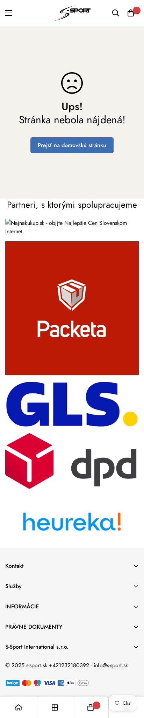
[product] (18, 707)
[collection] (54, 707)
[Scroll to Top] (131, 681)
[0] (131, 13)
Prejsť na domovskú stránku (72, 145)
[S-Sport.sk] (72, 13)
